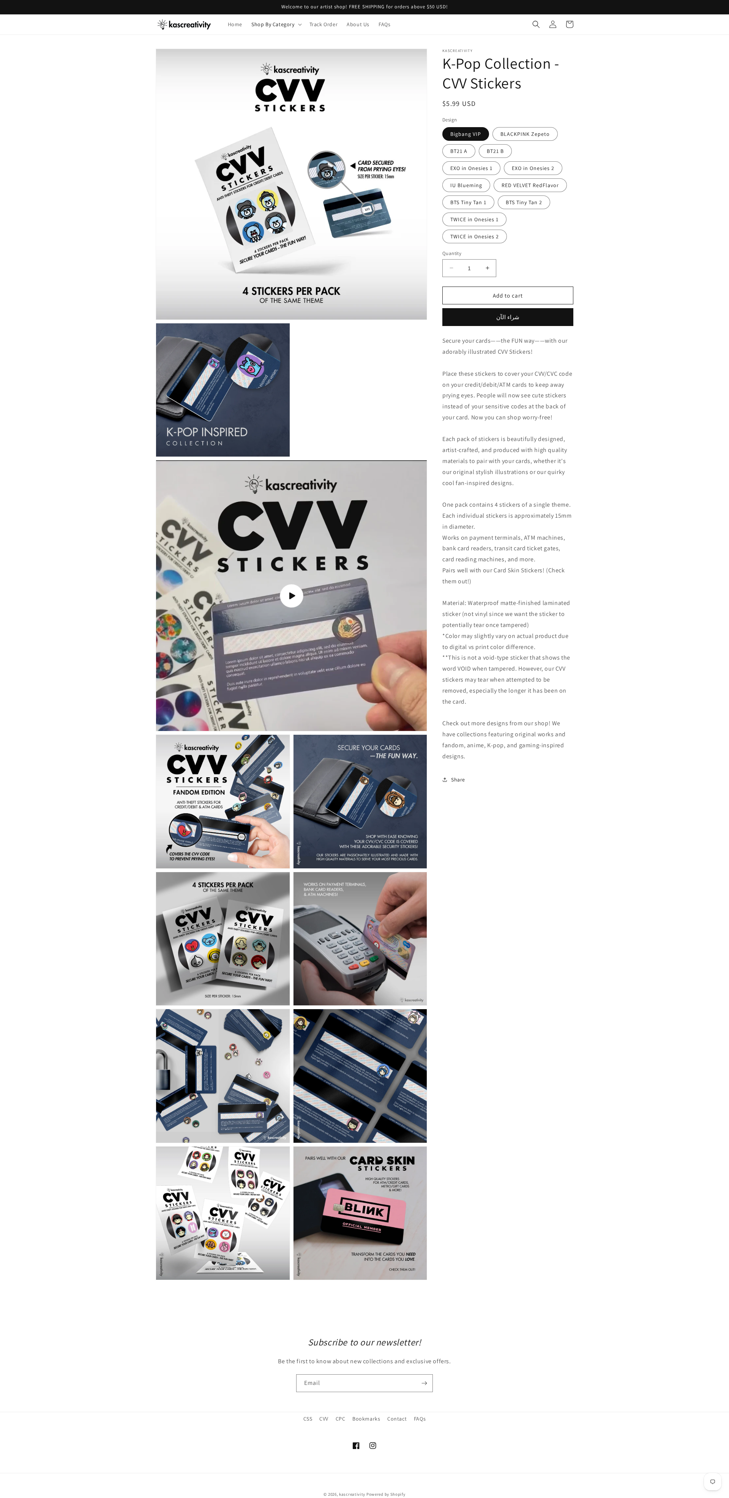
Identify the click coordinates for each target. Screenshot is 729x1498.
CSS (307, 1418)
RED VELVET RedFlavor (530, 184)
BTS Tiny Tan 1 (468, 201)
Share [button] (458, 779)
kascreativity (352, 1494)
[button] (276, 24)
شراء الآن (507, 317)
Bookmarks (366, 1418)
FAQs (420, 1418)
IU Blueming (466, 184)
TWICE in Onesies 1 (474, 219)
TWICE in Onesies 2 (474, 236)
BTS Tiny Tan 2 (524, 201)
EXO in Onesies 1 (471, 167)
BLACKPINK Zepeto (525, 133)
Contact (397, 1418)
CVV (323, 1418)
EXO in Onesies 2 (533, 167)
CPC (341, 1418)
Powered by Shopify (386, 1494)
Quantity (451, 253)
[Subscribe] (424, 1383)
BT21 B (495, 150)
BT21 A (458, 150)
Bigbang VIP (465, 133)
